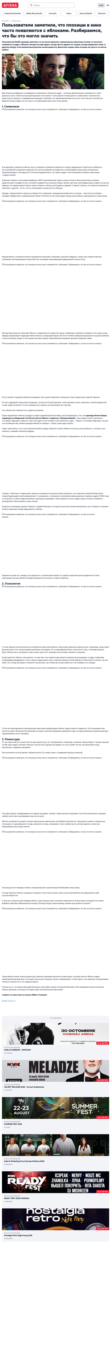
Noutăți (5, 21)
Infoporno (16, 21)
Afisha (34, 995)
